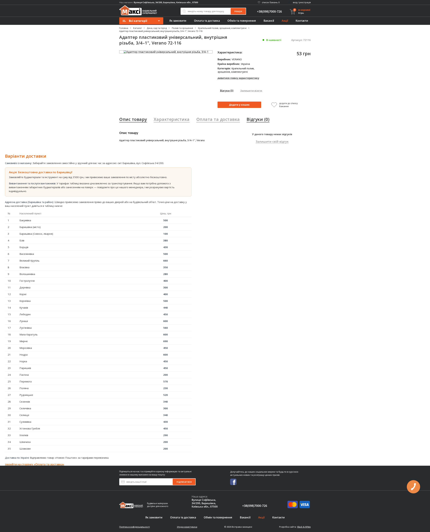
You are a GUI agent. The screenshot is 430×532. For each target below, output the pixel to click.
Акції (285, 20)
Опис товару (133, 119)
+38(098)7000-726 (269, 11)
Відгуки (226, 90)
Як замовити (177, 20)
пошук (238, 11)
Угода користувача (187, 526)
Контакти (302, 20)
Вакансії (269, 20)
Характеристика (172, 119)
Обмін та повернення (241, 20)
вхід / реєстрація (302, 2)
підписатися (184, 481)
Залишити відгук (251, 90)
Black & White (304, 526)
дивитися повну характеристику (238, 78)
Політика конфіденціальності (134, 526)
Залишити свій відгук (272, 142)
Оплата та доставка (207, 20)
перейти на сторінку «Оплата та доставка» (34, 464)
